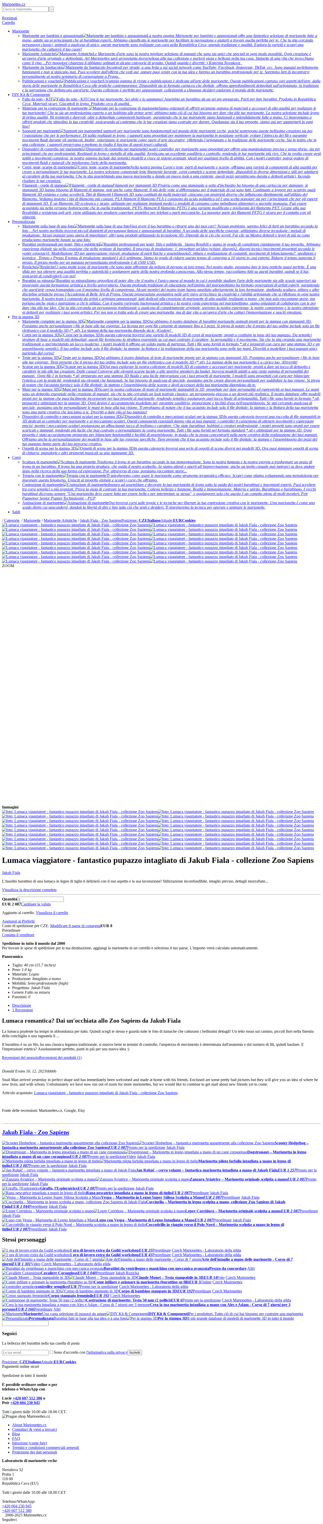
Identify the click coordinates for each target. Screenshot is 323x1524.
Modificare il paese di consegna (75, 926)
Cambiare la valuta (36, 904)
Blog (16, 1434)
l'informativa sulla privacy (106, 1352)
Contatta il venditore (18, 935)
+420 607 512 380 (27, 1398)
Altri (251, 1268)
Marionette (20, 31)
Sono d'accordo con (90, 1352)
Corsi (16, 457)
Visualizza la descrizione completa (29, 890)
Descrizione (21, 1005)
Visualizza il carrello (52, 913)
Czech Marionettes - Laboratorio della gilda (206, 1250)
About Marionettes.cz (29, 1425)
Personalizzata (23, 221)
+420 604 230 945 (25, 1403)
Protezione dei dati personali (34, 1452)
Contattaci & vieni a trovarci (34, 1429)
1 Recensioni (22, 1010)
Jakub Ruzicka (127, 1273)
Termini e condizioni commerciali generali (45, 1447)
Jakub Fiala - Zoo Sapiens (100, 520)
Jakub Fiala (11, 872)
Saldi (16, 512)
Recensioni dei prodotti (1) (60, 1057)
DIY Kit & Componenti (31, 94)
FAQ (16, 1438)
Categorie (12, 520)
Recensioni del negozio (20, 1057)
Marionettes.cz (13, 4)
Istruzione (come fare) (29, 1443)
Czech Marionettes (240, 1277)
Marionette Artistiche (60, 520)
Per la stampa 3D (25, 317)
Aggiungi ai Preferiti (18, 921)
